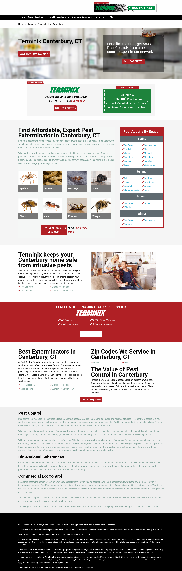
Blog (112, 17)
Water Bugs (149, 165)
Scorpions (128, 157)
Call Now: (34, 53)
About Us (99, 17)
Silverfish (148, 157)
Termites (148, 161)
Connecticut (43, 24)
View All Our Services (53, 230)
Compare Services (81, 17)
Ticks (126, 165)
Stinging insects (131, 190)
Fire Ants (128, 149)
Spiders (147, 186)
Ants (126, 178)
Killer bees (149, 182)
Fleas (146, 149)
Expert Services (35, 17)
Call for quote (132, 61)
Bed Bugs (128, 145)
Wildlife (127, 207)
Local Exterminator (57, 17)
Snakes (127, 161)
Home (22, 17)
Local (30, 24)
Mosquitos (149, 153)
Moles (127, 153)
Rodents (128, 224)
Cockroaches (150, 145)
